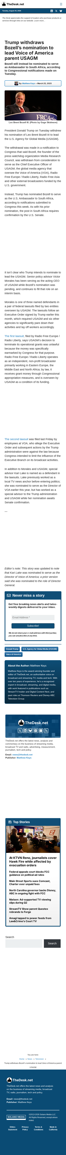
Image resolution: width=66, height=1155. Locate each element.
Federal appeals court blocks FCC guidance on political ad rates (29, 873)
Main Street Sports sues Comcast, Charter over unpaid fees (29, 882)
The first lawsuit (14, 336)
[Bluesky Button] (30, 730)
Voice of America (13, 654)
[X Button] (20, 730)
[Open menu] (61, 4)
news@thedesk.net (22, 754)
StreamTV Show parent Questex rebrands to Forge (28, 910)
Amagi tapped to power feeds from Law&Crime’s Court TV (30, 920)
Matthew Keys (28, 83)
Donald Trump (12, 649)
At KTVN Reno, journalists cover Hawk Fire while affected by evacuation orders (33, 861)
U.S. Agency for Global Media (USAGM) (40, 649)
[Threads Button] (35, 730)
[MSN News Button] (41, 730)
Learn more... (39, 21)
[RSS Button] (46, 730)
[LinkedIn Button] (25, 730)
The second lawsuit (16, 439)
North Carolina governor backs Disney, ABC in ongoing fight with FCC (32, 892)
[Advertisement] (33, 243)
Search (9, 937)
